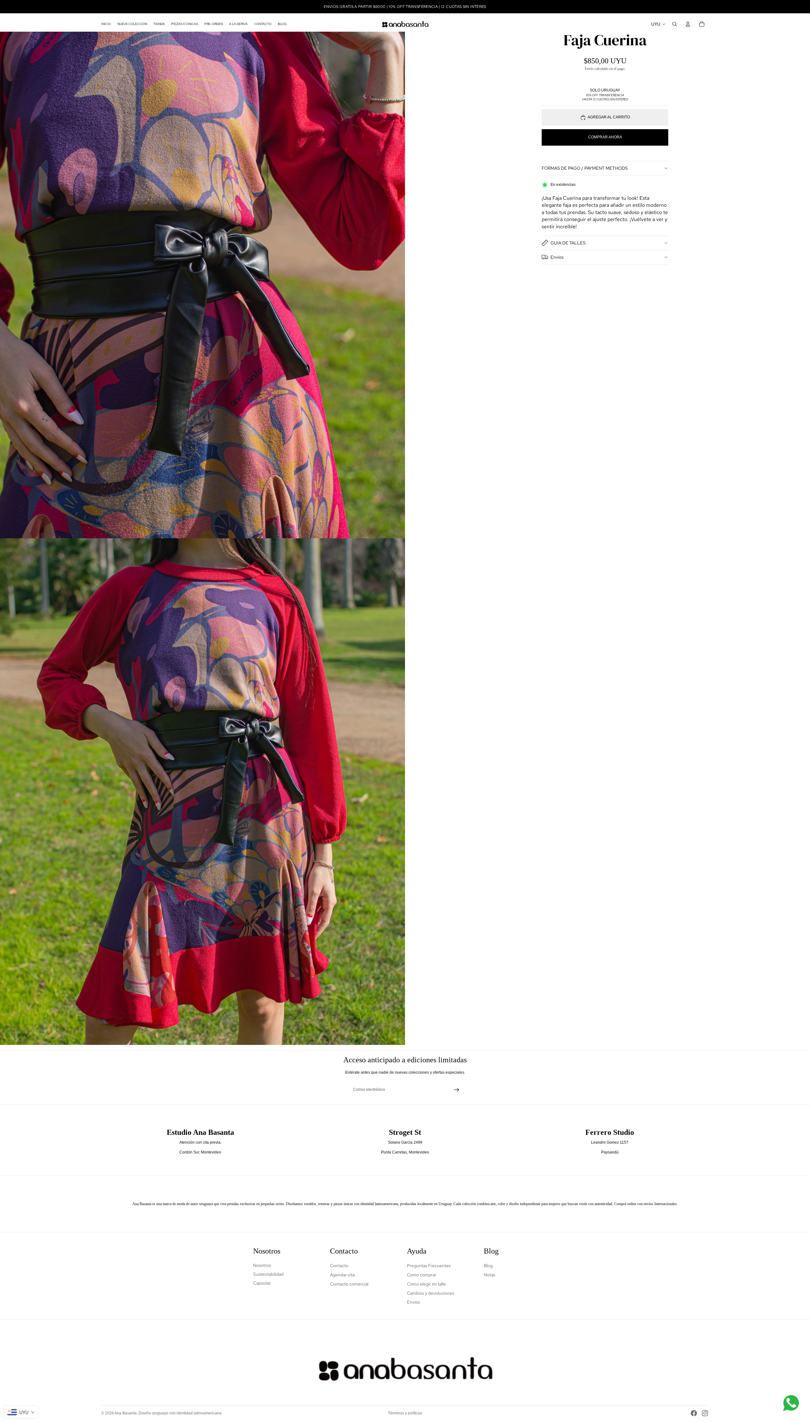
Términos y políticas (405, 1413)
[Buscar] (675, 24)
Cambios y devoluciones (430, 1293)
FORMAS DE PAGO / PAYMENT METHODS (585, 168)
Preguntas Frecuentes (429, 1265)
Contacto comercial (349, 1284)
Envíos (557, 257)
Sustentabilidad (268, 1274)
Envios (413, 1302)
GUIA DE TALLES (568, 243)
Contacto (339, 1265)
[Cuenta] (688, 24)
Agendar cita (342, 1275)
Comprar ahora (605, 137)
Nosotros (262, 1265)
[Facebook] (694, 1413)
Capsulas (262, 1283)
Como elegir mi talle (426, 1284)
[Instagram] (705, 1413)
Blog (488, 1265)
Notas (489, 1275)
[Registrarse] (456, 1090)
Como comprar (421, 1275)
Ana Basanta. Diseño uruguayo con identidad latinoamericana (168, 1413)
